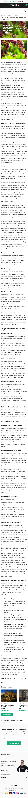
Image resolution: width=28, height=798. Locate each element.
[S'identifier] (23, 5)
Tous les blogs (7, 714)
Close (14, 774)
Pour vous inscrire (14, 743)
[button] (1, 1)
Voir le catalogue (2, 5)
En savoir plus (5, 710)
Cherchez (25, 11)
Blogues (9, 15)
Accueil (3, 15)
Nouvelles (15, 15)
